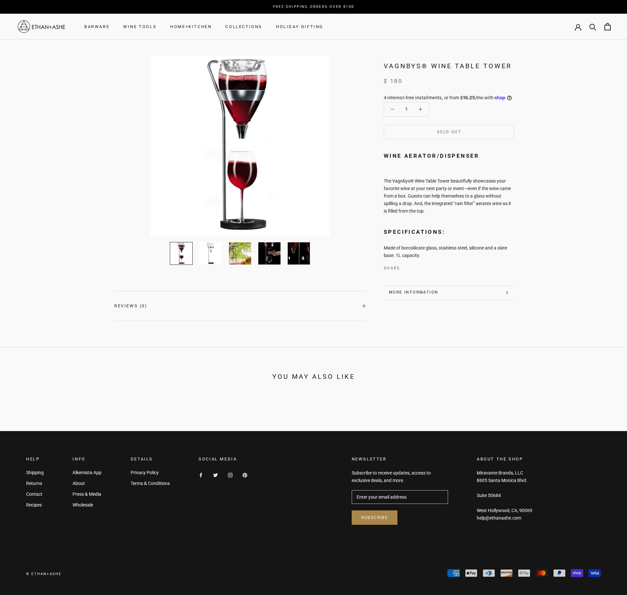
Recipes (34, 504)
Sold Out (449, 132)
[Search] (592, 26)
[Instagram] (230, 475)
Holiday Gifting (299, 26)
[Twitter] (415, 267)
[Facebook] (406, 267)
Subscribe (374, 517)
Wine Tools (139, 26)
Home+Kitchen (191, 26)
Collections (243, 26)
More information (413, 292)
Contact (34, 494)
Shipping (35, 472)
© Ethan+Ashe (43, 574)
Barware (96, 26)
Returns (34, 483)
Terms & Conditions (150, 483)
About (78, 483)
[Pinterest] (423, 267)
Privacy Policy (145, 472)
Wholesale (82, 504)
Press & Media (86, 494)
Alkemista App (87, 472)
